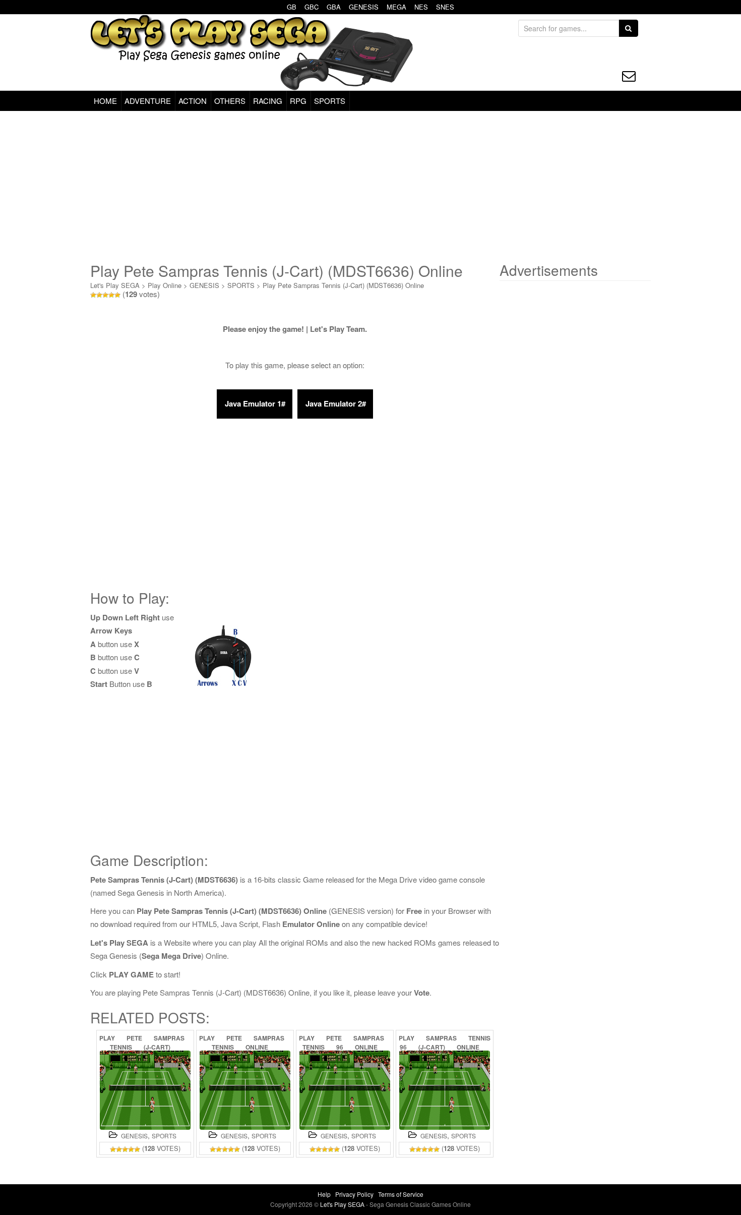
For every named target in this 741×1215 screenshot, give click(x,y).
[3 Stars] (105, 295)
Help (324, 1194)
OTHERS (229, 100)
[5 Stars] (117, 295)
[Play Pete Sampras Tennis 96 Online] (345, 1090)
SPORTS (329, 100)
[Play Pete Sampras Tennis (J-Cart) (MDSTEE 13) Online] (145, 1090)
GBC (311, 7)
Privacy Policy (354, 1194)
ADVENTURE (148, 100)
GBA (334, 7)
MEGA (396, 7)
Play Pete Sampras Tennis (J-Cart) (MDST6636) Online (343, 285)
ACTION (192, 100)
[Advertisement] (370, 186)
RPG (298, 100)
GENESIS (364, 7)
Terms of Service (400, 1194)
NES (421, 7)
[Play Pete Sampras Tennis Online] (245, 1090)
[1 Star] (93, 295)
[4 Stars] (111, 295)
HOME (105, 100)
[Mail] (629, 76)
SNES (445, 7)
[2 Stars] (99, 295)
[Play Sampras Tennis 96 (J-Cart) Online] (444, 1090)
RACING (267, 100)
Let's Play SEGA (115, 285)
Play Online (164, 285)
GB (291, 7)
